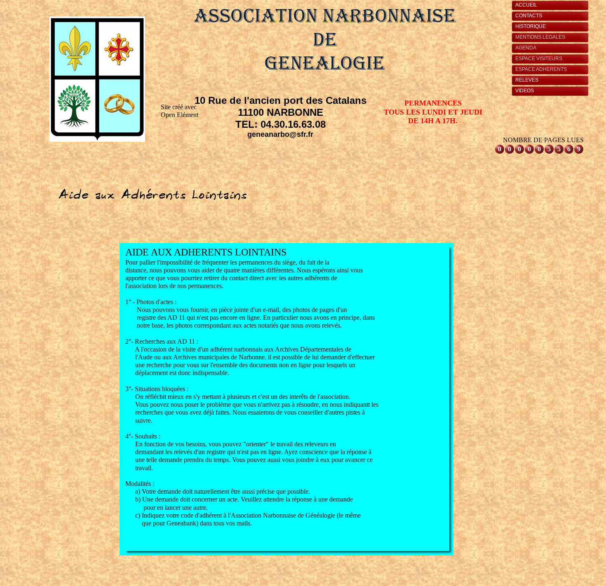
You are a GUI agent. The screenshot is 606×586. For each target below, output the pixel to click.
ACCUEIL (526, 5)
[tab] (552, 5)
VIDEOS (524, 91)
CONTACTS (528, 16)
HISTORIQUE (530, 26)
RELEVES (526, 80)
